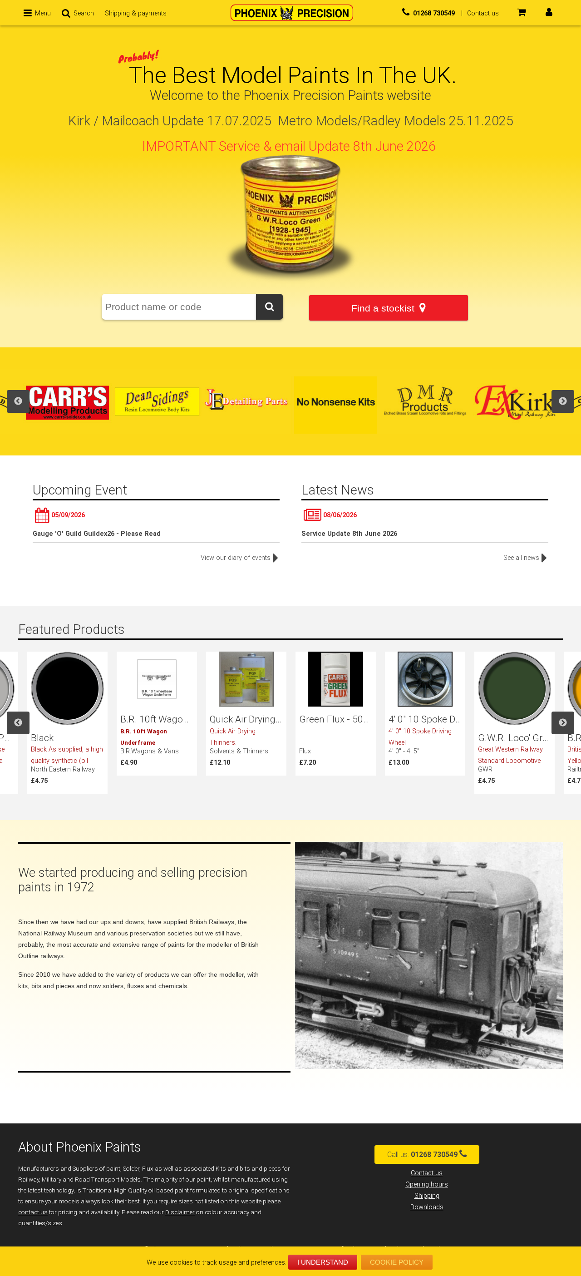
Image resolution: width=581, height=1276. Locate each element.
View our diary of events (236, 558)
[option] (67, 401)
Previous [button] (18, 401)
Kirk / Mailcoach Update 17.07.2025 (169, 121)
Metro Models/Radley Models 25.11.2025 (395, 121)
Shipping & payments (136, 13)
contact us (33, 1212)
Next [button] (562, 401)
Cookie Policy (396, 1262)
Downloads (426, 1207)
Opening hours (426, 1184)
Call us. (422, 1154)
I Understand (322, 1262)
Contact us (427, 1173)
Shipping (426, 1196)
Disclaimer (180, 1212)
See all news (521, 558)
